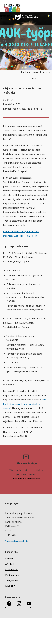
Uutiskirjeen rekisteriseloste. (26, 478)
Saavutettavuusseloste (16, 541)
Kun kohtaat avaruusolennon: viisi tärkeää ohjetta (24, 404)
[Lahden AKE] (12, 6)
